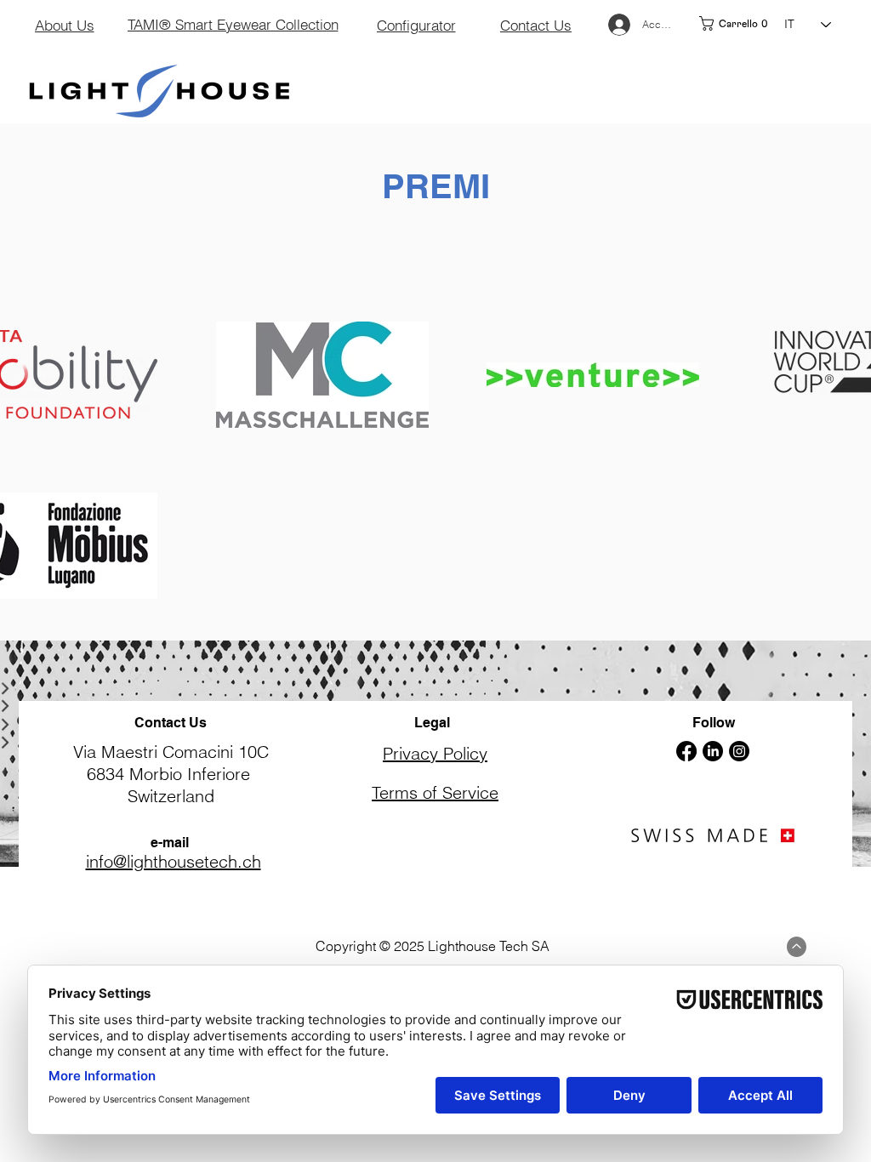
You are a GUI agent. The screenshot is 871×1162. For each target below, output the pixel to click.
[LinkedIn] (713, 751)
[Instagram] (739, 751)
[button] (735, 23)
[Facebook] (686, 751)
